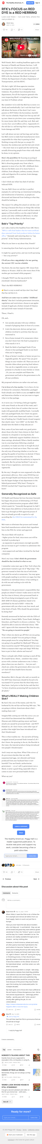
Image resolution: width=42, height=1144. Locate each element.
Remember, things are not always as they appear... (16, 1074)
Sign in (37, 3)
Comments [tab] (6, 893)
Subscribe (30, 3)
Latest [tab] (9, 1050)
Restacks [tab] (15, 893)
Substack (11, 1140)
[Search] (38, 1050)
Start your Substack (16, 1135)
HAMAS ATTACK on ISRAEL (13, 1070)
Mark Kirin (9, 912)
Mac (7, 1014)
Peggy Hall (10, 23)
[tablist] (10, 893)
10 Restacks (25, 865)
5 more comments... (8, 1039)
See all (5, 1102)
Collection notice (33, 1130)
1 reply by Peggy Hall (15, 1030)
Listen (37, 24)
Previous (8, 879)
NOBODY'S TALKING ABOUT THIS (16, 1055)
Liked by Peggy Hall (13, 1016)
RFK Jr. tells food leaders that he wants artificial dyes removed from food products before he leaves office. (21, 233)
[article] (21, 1060)
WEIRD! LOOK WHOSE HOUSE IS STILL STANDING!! (15, 1086)
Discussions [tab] (17, 1050)
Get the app (31, 1135)
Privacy (19, 1130)
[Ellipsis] (39, 911)
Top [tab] (4, 1050)
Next (35, 879)
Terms (25, 1130)
